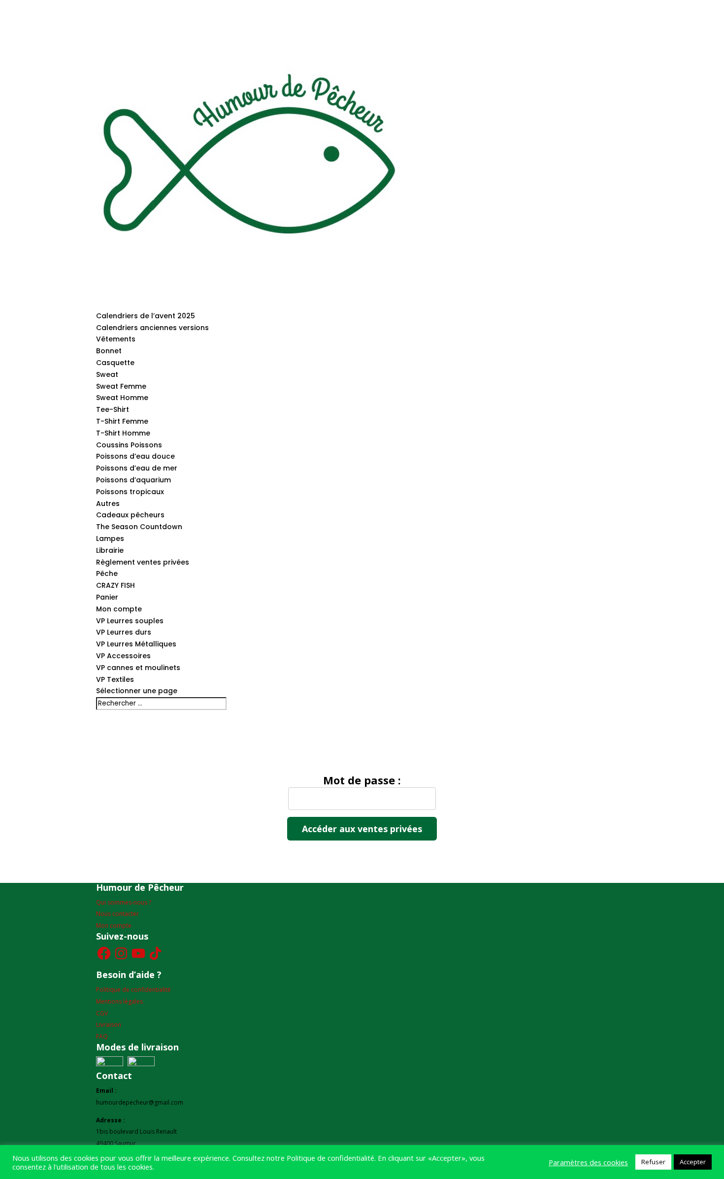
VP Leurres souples (130, 621)
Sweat (107, 374)
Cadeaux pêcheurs (130, 515)
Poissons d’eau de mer (136, 468)
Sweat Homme (122, 398)
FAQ (102, 1036)
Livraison (108, 1024)
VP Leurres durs (123, 632)
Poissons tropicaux (130, 492)
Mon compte (119, 609)
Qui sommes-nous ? (123, 902)
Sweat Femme (121, 386)
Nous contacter (117, 914)
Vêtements (115, 339)
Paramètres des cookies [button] (588, 1162)
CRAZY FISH (115, 585)
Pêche (107, 573)
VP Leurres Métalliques (136, 644)
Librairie (110, 550)
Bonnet (109, 351)
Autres (108, 503)
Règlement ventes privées (142, 562)
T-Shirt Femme (122, 421)
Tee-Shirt (112, 409)
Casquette (115, 363)
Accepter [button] (693, 1161)
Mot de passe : (362, 781)
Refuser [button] (653, 1161)
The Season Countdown (139, 527)
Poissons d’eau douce (135, 456)
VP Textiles (115, 679)
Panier (107, 597)
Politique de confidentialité (133, 989)
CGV (102, 1013)
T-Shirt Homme (123, 433)
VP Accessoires (123, 656)
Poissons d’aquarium (133, 480)
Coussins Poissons (129, 445)
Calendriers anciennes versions (152, 328)
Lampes (110, 538)
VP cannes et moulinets (138, 668)
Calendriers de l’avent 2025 (145, 316)
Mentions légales (119, 1001)
